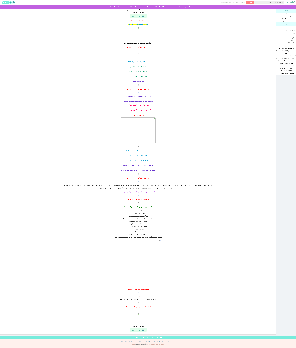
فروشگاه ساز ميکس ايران (141, 344)
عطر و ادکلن (164, 7)
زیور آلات (157, 7)
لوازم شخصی (109, 7)
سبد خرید (5, 2)
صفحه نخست (292, 28)
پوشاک (169, 7)
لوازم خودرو (136, 7)
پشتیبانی (293, 35)
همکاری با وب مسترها (289, 38)
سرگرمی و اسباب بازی (118, 7)
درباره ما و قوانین (291, 43)
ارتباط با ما (292, 40)
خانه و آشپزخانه (186, 7)
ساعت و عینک (150, 7)
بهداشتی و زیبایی (177, 7)
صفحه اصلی (159, 337)
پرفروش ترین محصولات (289, 30)
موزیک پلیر (143, 7)
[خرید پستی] (138, 54)
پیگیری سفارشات (291, 33)
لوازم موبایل (128, 7)
